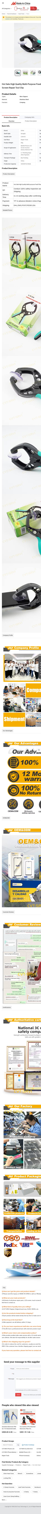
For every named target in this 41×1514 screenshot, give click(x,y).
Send (18, 1395)
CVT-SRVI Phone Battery (9, 1452)
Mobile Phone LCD (24, 1452)
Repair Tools (5, 1455)
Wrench (20, 1473)
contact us (8, 19)
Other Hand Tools (8, 1473)
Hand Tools (21, 14)
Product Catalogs (28, 1445)
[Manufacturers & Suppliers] (20, 3)
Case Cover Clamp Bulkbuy (11, 1496)
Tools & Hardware (11, 14)
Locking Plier (7, 1478)
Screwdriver (29, 1473)
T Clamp (35, 1492)
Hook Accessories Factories (11, 1492)
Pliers (27, 14)
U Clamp (26, 1492)
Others (39, 1455)
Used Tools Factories (24, 1487)
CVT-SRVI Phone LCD (8, 1449)
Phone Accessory (24, 1455)
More (3, 1500)
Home (3, 14)
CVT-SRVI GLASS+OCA (26, 1449)
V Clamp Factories (8, 1487)
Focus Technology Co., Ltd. (24, 1506)
